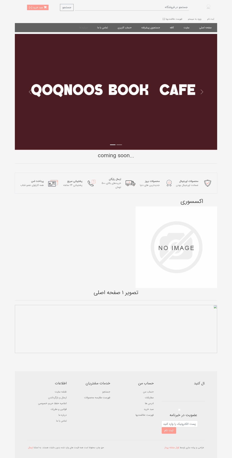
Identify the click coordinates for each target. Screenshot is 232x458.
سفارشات (149, 398)
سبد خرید (149, 409)
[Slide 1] (119, 145)
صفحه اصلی (205, 28)
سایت (186, 28)
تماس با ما (102, 28)
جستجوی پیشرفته (150, 28)
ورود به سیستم (194, 19)
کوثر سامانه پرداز (172, 447)
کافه (172, 28)
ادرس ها (149, 403)
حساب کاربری (125, 28)
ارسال (30, 447)
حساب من (148, 392)
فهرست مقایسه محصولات (97, 398)
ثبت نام (210, 19)
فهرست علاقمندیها (145, 415)
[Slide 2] (112, 145)
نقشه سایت (61, 392)
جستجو (66, 7)
